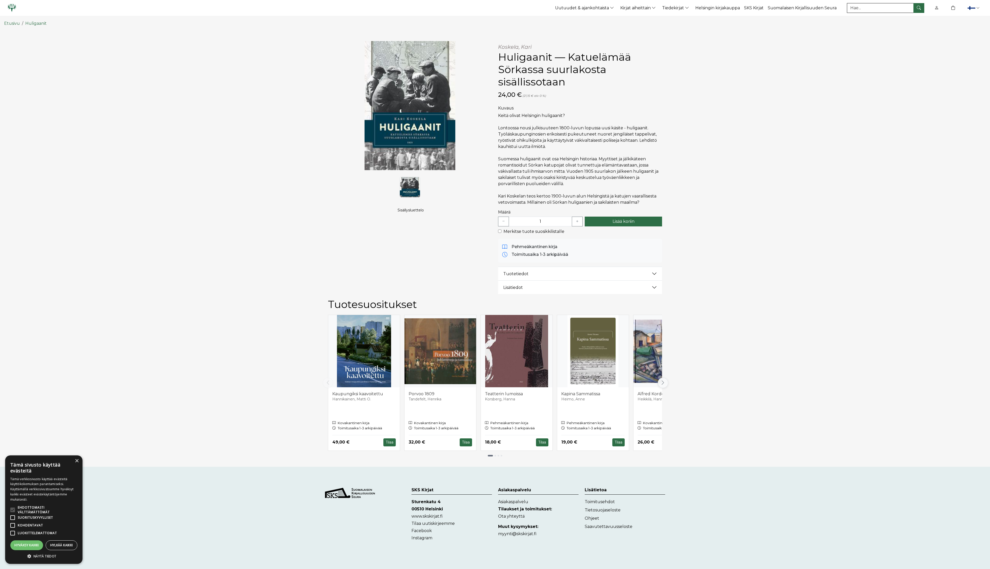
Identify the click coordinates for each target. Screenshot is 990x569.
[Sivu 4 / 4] (501, 455)
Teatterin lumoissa (504, 393)
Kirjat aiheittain (636, 7)
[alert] (43, 509)
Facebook (421, 530)
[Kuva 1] (410, 187)
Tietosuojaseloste (603, 510)
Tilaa (389, 442)
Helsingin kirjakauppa (717, 7)
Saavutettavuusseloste (608, 526)
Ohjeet (592, 518)
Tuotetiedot (516, 273)
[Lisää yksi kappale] (577, 221)
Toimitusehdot (600, 501)
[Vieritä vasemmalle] (328, 383)
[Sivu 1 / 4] (490, 455)
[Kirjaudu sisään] (937, 7)
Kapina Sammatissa (580, 393)
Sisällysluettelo (411, 210)
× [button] (77, 461)
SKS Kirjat (754, 7)
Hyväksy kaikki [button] (26, 545)
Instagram (421, 537)
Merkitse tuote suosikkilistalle (534, 231)
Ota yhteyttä (511, 516)
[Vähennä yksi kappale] (503, 221)
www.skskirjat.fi (427, 516)
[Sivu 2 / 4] (495, 455)
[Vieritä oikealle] (662, 383)
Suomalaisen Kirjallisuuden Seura (802, 7)
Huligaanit (36, 23)
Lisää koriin (623, 221)
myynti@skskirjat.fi (517, 533)
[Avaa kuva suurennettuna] (410, 105)
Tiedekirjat (673, 7)
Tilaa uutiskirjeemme (433, 523)
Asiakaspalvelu (513, 501)
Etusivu (12, 23)
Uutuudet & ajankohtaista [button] (582, 7)
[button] (974, 7)
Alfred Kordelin (653, 393)
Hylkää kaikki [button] (61, 545)
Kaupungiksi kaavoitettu (357, 393)
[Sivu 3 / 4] (498, 455)
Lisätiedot (513, 287)
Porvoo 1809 (421, 393)
